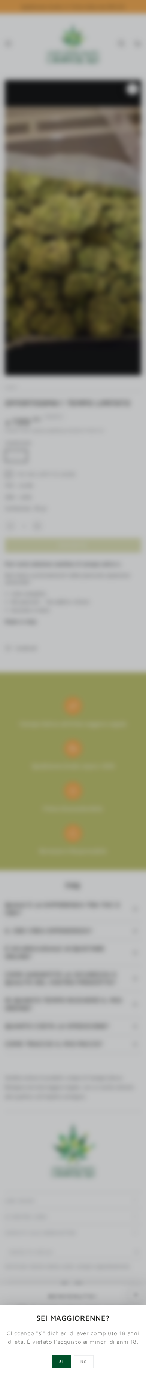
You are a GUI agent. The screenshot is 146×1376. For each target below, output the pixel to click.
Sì (61, 1361)
